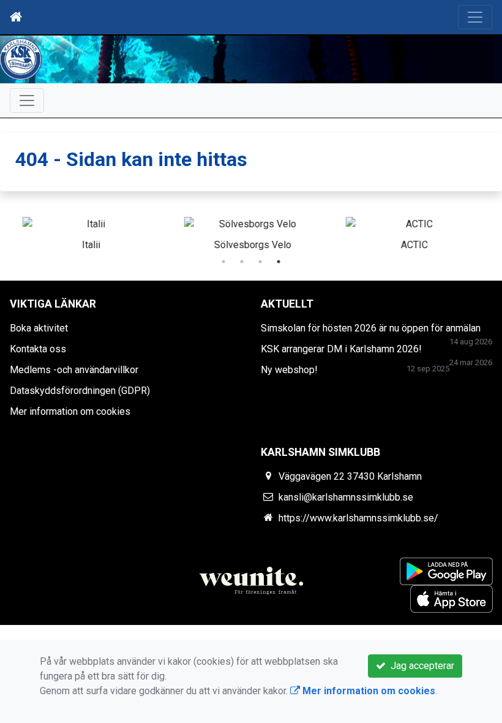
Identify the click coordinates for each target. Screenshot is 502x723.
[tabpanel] (413, 231)
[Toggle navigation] (475, 17)
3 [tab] (260, 262)
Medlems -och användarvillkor (74, 370)
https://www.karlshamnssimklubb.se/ (358, 518)
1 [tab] (223, 262)
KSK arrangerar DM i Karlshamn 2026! (341, 349)
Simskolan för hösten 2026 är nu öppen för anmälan (371, 328)
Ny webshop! (289, 370)
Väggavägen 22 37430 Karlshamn (350, 476)
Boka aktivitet (39, 328)
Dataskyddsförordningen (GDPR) (80, 390)
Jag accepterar (420, 666)
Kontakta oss (38, 349)
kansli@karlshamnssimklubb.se (346, 497)
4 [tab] (278, 262)
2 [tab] (242, 262)
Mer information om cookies (70, 411)
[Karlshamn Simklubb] (251, 59)
